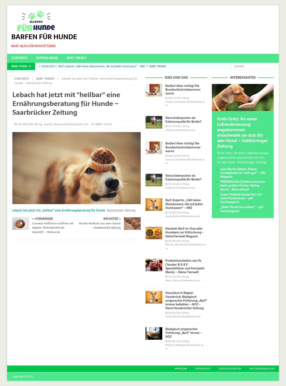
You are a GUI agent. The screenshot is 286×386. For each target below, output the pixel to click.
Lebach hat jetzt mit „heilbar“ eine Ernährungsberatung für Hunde (58, 210)
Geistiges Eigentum (230, 368)
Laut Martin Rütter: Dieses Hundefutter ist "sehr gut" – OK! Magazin (243, 173)
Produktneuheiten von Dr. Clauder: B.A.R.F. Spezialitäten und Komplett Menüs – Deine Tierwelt (185, 266)
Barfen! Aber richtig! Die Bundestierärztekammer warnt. (183, 90)
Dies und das (176, 77)
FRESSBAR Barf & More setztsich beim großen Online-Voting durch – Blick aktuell (242, 185)
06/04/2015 (175, 312)
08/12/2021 (175, 98)
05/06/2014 (175, 241)
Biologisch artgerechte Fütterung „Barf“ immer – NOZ (183, 333)
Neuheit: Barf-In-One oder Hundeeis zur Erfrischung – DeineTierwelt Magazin (184, 232)
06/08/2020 (26, 124)
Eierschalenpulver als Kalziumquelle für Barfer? (183, 120)
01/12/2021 (175, 126)
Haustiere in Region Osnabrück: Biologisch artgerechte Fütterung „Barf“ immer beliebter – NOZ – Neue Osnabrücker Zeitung (186, 300)
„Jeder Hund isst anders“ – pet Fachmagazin (241, 209)
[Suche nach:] (253, 66)
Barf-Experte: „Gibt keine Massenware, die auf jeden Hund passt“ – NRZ (184, 204)
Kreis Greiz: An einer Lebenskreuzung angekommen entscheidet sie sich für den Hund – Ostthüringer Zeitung (242, 132)
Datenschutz (203, 368)
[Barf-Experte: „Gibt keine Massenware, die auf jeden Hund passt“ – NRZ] (154, 204)
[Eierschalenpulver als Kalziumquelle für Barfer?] (154, 122)
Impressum (180, 368)
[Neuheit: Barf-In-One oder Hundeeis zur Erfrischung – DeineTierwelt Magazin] (154, 233)
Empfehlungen (47, 58)
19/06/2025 (175, 212)
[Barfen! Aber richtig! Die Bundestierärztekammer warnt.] (154, 90)
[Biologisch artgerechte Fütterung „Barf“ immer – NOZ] (154, 333)
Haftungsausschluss (262, 368)
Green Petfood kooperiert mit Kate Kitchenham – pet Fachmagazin (241, 198)
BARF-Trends (76, 58)
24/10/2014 (175, 276)
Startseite (19, 58)
